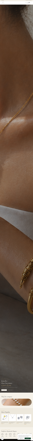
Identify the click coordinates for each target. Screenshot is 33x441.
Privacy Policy (27, 436)
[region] (25, 437)
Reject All (21, 438)
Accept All (27, 438)
